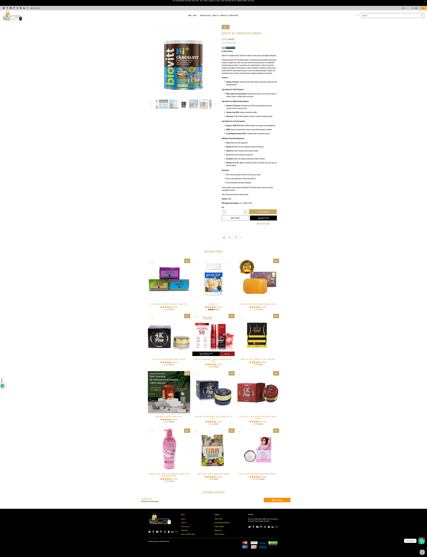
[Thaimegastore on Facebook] (7, 8)
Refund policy (184, 530)
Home (190, 15)
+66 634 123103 (35, 8)
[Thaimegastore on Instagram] (17, 8)
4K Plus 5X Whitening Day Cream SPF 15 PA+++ (213, 392)
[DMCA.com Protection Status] (228, 48)
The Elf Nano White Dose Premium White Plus (213, 335)
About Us (215, 15)
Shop (194, 15)
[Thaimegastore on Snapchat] (20, 8)
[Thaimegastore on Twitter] (4, 8)
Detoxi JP (213, 280)
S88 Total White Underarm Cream (213, 449)
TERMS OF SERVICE (219, 526)
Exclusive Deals (205, 15)
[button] (165, 307)
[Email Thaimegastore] (27, 8)
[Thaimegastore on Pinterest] (14, 8)
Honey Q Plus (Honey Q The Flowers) (258, 335)
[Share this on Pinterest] (235, 237)
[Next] (216, 60)
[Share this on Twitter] (224, 237)
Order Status (233, 15)
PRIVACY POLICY (219, 519)
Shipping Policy (218, 530)
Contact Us (224, 15)
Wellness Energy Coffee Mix (169, 392)
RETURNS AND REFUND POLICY (222, 523)
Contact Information (219, 534)
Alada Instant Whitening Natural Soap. (258, 280)
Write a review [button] (277, 500)
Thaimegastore (155, 541)
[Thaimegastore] (35, 16)
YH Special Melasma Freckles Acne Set (169, 280)
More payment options (263, 223)
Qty (223, 207)
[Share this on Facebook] (230, 237)
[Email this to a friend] (241, 237)
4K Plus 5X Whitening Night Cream (169, 335)
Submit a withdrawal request (188, 534)
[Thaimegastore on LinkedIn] (24, 8)
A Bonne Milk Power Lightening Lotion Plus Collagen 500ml (169, 449)
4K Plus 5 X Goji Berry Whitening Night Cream (258, 392)
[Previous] (152, 60)
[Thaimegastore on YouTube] (10, 8)
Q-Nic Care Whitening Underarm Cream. (258, 449)
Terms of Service (185, 526)
